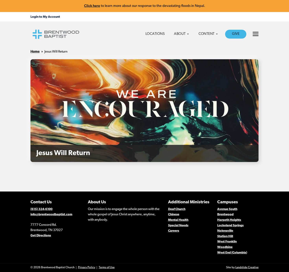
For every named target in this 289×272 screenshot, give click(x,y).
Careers (173, 230)
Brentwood (225, 214)
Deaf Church (176, 209)
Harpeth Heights (229, 220)
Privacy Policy (86, 267)
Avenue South (227, 209)
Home (35, 51)
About (180, 34)
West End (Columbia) (232, 252)
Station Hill (225, 236)
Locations (155, 34)
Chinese (173, 214)
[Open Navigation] (256, 34)
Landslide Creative (247, 267)
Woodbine (225, 247)
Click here (92, 6)
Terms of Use (107, 267)
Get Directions (40, 235)
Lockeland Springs (230, 225)
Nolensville (225, 230)
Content (207, 34)
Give (235, 34)
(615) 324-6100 (41, 209)
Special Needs (178, 225)
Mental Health (178, 220)
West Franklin (227, 241)
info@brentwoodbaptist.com (51, 214)
